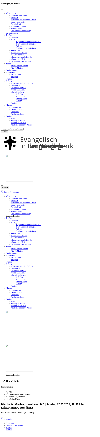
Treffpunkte (10, 35)
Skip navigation (7, 419)
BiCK (13, 39)
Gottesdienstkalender (19, 15)
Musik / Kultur (14, 399)
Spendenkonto (16, 28)
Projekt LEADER (18, 90)
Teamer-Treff (16, 74)
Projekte (19, 46)
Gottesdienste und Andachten (19, 394)
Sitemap (9, 428)
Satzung (19, 101)
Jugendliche (10, 72)
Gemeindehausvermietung (21, 31)
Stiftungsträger (21, 99)
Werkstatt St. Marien (18, 59)
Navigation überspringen (10, 192)
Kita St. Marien (17, 68)
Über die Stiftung (17, 92)
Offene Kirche (16, 109)
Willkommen (11, 13)
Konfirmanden (11, 70)
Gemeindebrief (16, 24)
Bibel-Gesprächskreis (19, 53)
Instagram (14, 77)
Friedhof (9, 79)
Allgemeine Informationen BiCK (28, 42)
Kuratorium (20, 96)
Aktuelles (14, 18)
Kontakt (14, 103)
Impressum (10, 423)
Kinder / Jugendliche (16, 397)
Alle (10, 392)
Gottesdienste (16, 107)
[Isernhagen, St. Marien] (50, 152)
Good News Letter (18, 22)
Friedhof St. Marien (18, 123)
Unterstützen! (16, 85)
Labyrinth (14, 37)
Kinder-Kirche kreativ (19, 66)
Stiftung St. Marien (18, 120)
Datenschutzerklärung (14, 425)
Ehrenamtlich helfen (18, 26)
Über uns (9, 105)
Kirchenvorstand (17, 114)
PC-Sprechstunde (17, 55)
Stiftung (9, 81)
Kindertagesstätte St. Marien (21, 125)
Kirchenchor (15, 50)
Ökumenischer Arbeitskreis (21, 57)
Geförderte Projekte (18, 88)
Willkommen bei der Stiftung (22, 83)
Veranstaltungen (12, 33)
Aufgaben (19, 94)
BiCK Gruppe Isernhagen (25, 44)
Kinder (8, 63)
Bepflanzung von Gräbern (26, 48)
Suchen (4, 132)
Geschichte (15, 112)
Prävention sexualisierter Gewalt (23, 20)
